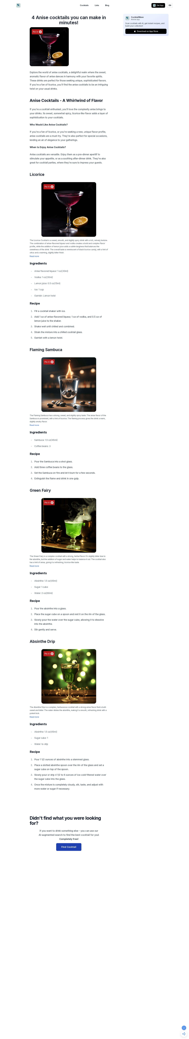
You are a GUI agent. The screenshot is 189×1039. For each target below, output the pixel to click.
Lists (97, 5)
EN (170, 5)
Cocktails (84, 5)
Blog (107, 5)
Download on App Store (147, 31)
